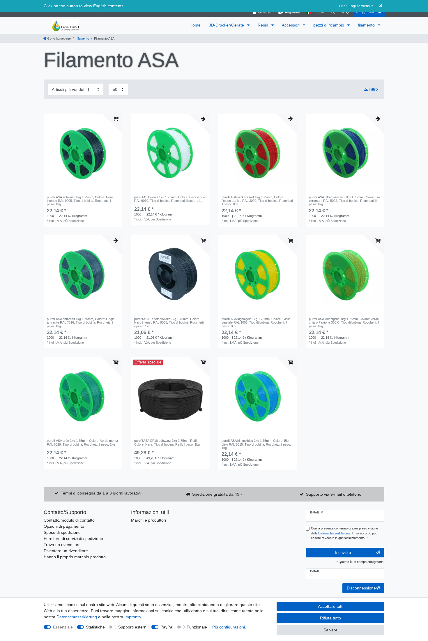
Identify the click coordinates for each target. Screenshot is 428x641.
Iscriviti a (343, 552)
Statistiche (95, 627)
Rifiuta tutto (330, 618)
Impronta (132, 616)
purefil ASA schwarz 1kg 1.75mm (80, 200)
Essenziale (63, 627)
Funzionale (197, 627)
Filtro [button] (373, 89)
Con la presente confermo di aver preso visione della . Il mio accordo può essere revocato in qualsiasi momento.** (344, 533)
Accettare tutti (330, 606)
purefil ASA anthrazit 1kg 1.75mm (80, 322)
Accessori (291, 25)
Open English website (356, 6)
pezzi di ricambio (329, 25)
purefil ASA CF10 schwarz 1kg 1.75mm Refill (167, 442)
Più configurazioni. (229, 627)
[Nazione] (308, 12)
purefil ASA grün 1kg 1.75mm (82, 442)
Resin (263, 25)
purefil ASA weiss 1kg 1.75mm (170, 198)
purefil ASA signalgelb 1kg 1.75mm (256, 322)
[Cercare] (333, 12)
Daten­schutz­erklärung (76, 616)
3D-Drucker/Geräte (227, 25)
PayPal (166, 627)
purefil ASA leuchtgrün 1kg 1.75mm (344, 322)
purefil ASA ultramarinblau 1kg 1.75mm (344, 200)
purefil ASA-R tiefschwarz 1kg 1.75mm (169, 322)
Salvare (330, 630)
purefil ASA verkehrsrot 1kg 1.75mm (257, 200)
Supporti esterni (132, 627)
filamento (367, 25)
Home (195, 25)
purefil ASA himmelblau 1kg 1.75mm (256, 444)
